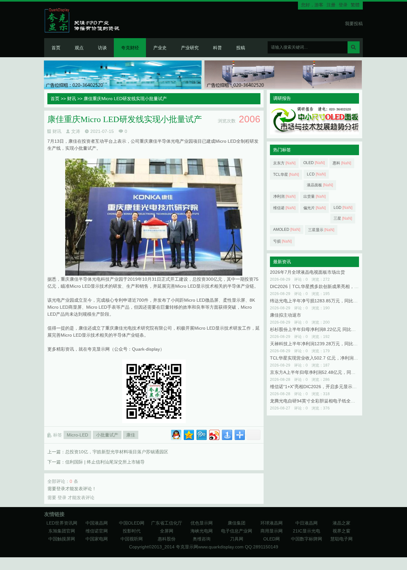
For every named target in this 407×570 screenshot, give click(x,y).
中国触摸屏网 (61, 538)
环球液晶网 (271, 522)
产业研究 (190, 47)
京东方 (284, 163)
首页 (56, 47)
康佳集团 (236, 522)
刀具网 (236, 538)
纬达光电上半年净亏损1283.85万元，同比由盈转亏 (320, 300)
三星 (343, 218)
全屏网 (166, 530)
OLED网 (271, 538)
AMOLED (286, 229)
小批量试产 (107, 434)
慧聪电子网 (341, 538)
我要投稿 (354, 23)
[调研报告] (314, 132)
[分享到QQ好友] (176, 434)
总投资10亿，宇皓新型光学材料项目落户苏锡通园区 (116, 451)
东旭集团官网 (61, 530)
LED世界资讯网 (61, 522)
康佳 (130, 434)
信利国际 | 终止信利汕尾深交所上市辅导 (105, 461)
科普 (217, 47)
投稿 (240, 47)
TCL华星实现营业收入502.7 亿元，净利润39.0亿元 (320, 358)
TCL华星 (286, 174)
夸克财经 (130, 47)
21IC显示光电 (306, 530)
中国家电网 (97, 538)
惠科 (342, 163)
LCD (316, 174)
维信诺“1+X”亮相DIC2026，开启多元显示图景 (315, 386)
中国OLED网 (131, 522)
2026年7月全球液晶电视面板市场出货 (307, 272)
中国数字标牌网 (306, 538)
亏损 (282, 241)
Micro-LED (77, 434)
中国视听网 (132, 538)
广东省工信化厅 (166, 522)
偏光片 (314, 208)
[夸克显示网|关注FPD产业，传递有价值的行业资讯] (84, 20)
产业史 (160, 47)
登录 (343, 4)
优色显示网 (201, 522)
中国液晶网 (97, 522)
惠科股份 (167, 538)
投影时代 (132, 530)
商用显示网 (271, 530)
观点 (79, 47)
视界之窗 (341, 530)
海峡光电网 (201, 530)
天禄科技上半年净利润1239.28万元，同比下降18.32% (323, 343)
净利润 (284, 196)
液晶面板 (320, 185)
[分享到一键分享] (226, 434)
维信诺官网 (97, 530)
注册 (331, 4)
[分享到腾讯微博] (201, 434)
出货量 (314, 196)
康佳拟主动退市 (285, 315)
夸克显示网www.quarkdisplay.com (210, 546)
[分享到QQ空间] (188, 434)
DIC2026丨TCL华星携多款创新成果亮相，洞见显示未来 (325, 286)
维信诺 (284, 208)
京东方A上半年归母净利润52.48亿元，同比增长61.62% (325, 372)
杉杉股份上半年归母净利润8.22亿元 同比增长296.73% (324, 329)
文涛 (75, 131)
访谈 (102, 47)
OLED (314, 163)
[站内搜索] (354, 47)
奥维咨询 (201, 538)
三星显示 (321, 230)
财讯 (71, 98)
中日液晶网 (306, 522)
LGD (343, 207)
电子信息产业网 (236, 530)
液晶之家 (341, 522)
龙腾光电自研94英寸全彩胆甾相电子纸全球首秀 (317, 400)
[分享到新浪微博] (214, 434)
